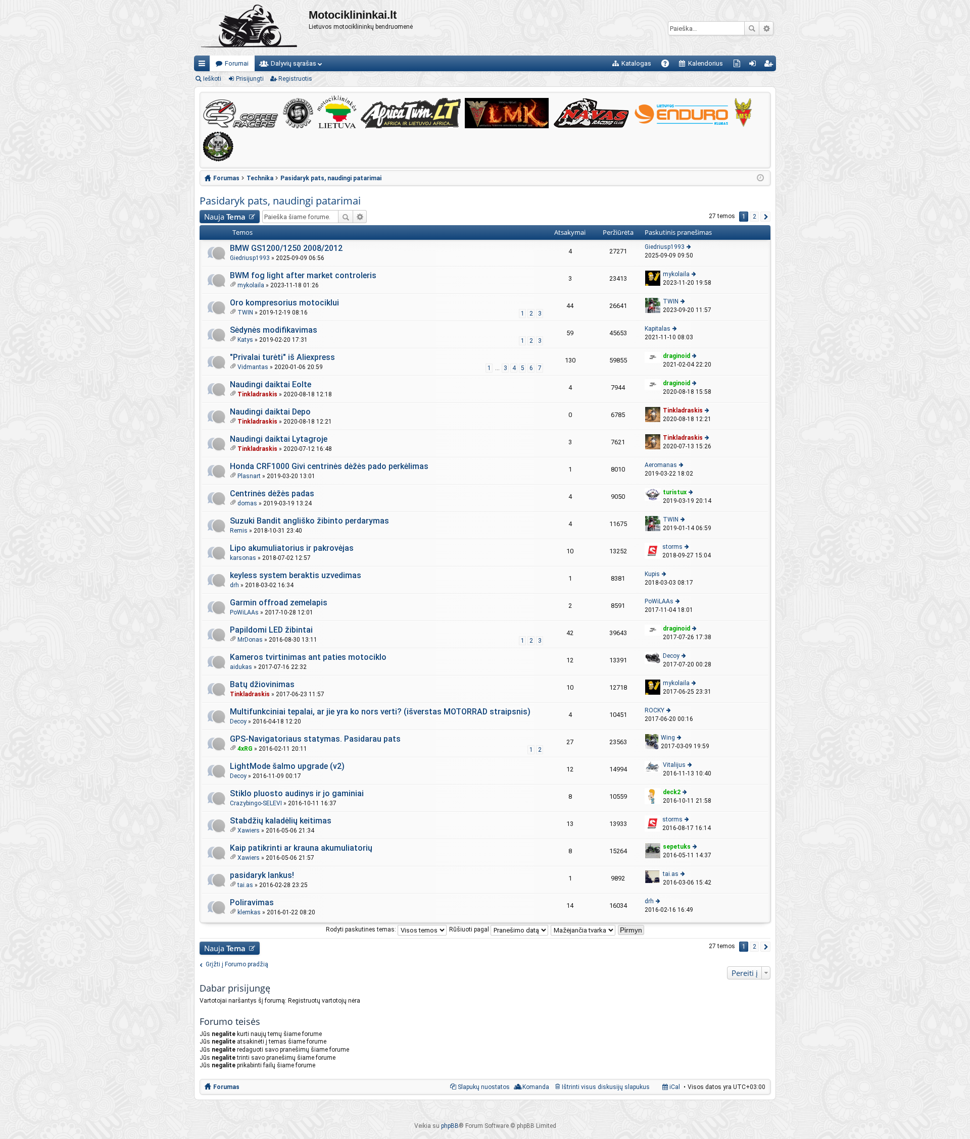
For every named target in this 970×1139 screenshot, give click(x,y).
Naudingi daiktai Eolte (270, 384)
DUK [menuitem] (668, 65)
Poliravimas (252, 902)
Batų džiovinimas (262, 684)
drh (234, 585)
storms (672, 546)
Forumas (226, 1087)
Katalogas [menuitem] (636, 63)
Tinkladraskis (257, 394)
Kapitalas (657, 328)
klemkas (249, 912)
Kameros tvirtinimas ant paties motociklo (308, 657)
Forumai (237, 63)
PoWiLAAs (244, 612)
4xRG (245, 748)
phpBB (450, 1125)
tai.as (245, 885)
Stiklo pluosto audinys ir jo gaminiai (297, 793)
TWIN (245, 312)
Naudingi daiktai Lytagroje (278, 439)
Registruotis (295, 78)
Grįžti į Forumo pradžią (237, 964)
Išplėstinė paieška (766, 28)
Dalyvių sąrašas (293, 63)
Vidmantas (252, 367)
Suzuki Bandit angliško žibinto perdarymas (309, 521)
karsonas (243, 557)
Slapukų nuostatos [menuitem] (484, 1087)
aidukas (241, 666)
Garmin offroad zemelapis (278, 602)
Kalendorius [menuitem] (705, 63)
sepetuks (677, 846)
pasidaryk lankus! (262, 875)
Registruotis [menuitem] (770, 65)
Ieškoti (751, 28)
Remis (239, 530)
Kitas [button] (765, 217)
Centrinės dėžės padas (272, 493)
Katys (245, 339)
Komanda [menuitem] (535, 1087)
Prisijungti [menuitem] (754, 65)
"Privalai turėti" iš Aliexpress (282, 357)
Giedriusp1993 (250, 258)
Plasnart (249, 476)
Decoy (671, 655)
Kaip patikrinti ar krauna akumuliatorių (301, 848)
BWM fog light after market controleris (303, 275)
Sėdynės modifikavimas (273, 330)
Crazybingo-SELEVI (256, 803)
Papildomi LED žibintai (271, 630)
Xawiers (248, 830)
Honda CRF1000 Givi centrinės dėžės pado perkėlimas (329, 466)
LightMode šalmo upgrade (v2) (287, 766)
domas (247, 503)
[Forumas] (251, 28)
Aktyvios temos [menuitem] (739, 65)
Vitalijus (674, 764)
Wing (668, 737)
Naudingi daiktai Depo (270, 412)
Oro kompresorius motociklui (284, 302)
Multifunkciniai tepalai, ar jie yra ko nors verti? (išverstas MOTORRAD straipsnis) (380, 711)
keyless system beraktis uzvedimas (295, 575)
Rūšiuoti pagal (470, 929)
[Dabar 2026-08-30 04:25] (760, 178)
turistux (675, 492)
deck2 (672, 792)
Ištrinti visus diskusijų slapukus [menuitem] (606, 1087)
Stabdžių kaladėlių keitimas (280, 820)
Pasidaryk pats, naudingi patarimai (280, 201)
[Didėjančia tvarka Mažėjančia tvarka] (583, 929)
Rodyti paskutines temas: (362, 929)
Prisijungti (250, 78)
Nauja (225, 217)
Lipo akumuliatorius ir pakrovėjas (292, 548)
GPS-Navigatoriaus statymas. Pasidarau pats (315, 739)
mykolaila (250, 285)
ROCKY (654, 710)
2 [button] (754, 216)
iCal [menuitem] (674, 1087)
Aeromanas (661, 465)
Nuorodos (204, 65)
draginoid (676, 355)
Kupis (652, 574)
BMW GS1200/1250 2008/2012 (286, 248)
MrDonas (250, 639)
